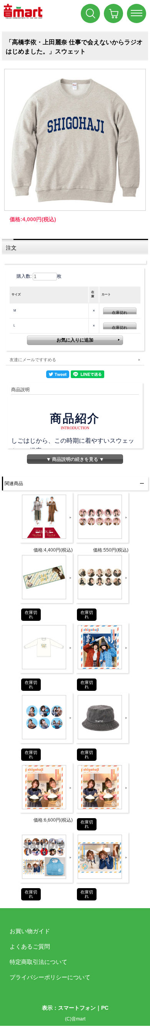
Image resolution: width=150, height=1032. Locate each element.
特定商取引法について (38, 962)
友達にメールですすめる (33, 359)
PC (104, 1008)
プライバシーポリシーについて (50, 977)
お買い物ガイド (30, 931)
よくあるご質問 (30, 946)
